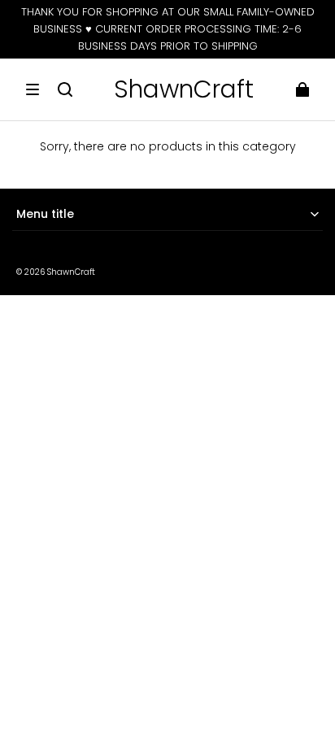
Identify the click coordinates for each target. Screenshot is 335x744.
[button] (32, 89)
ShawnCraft (71, 272)
